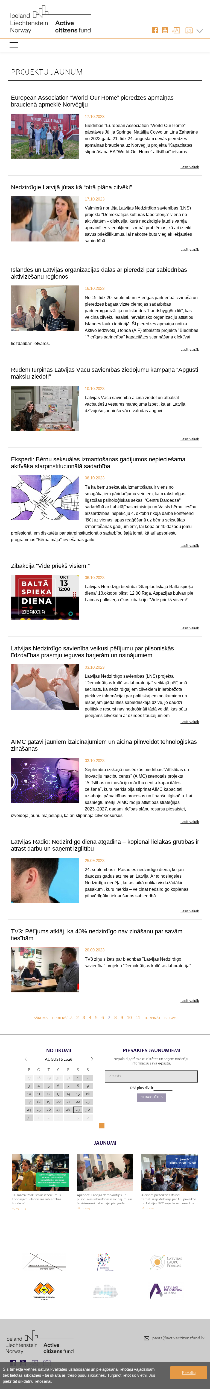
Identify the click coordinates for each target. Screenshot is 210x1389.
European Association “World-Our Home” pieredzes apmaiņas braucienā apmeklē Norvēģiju (92, 101)
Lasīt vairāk (189, 167)
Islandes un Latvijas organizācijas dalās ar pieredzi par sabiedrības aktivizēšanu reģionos (99, 273)
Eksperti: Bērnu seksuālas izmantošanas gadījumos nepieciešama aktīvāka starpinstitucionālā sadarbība (98, 463)
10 (129, 1017)
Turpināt (152, 1018)
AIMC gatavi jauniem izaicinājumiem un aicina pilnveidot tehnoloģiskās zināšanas (104, 745)
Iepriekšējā (61, 1018)
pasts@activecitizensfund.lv (178, 1338)
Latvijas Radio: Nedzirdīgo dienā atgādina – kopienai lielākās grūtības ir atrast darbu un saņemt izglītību (105, 845)
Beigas (170, 1018)
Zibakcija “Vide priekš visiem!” (50, 565)
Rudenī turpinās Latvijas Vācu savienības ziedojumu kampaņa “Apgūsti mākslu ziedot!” (104, 373)
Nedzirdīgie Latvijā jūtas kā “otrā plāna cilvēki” (71, 187)
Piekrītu (189, 1372)
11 (138, 1017)
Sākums (41, 1018)
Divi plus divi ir (141, 1088)
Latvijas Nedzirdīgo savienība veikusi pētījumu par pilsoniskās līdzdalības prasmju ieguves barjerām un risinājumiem (92, 652)
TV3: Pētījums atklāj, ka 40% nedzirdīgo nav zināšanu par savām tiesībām (96, 935)
